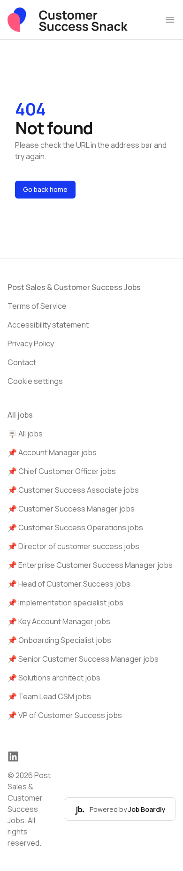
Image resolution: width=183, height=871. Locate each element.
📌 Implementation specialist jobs (65, 602)
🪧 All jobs (25, 433)
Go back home (45, 189)
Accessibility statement (48, 325)
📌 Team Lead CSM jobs (49, 696)
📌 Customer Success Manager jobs (71, 509)
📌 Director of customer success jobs (73, 546)
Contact (22, 362)
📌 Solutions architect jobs (54, 677)
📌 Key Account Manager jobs (59, 621)
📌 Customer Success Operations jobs (75, 527)
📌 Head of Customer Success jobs (69, 584)
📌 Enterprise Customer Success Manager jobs (90, 565)
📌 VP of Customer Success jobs (65, 715)
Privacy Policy (31, 343)
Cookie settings (35, 381)
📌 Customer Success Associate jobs (73, 490)
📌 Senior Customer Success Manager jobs (83, 659)
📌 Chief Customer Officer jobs (62, 471)
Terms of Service (37, 306)
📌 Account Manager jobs (52, 452)
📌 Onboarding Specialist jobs (59, 640)
